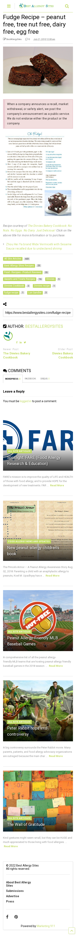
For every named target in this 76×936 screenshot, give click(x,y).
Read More (57, 485)
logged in (25, 401)
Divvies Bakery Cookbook (62, 355)
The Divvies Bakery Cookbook (16, 355)
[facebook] (7, 916)
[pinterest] (16, 916)
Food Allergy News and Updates (29, 541)
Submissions (15, 891)
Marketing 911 (46, 926)
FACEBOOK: (30, 379)
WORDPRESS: (12, 379)
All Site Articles (19, 451)
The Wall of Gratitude (26, 824)
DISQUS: (45, 379)
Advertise (12, 896)
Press (10, 901)
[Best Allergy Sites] (36, 6)
